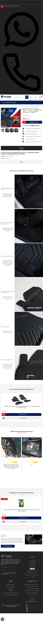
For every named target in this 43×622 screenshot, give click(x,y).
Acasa (2, 110)
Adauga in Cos (23, 418)
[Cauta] (26, 101)
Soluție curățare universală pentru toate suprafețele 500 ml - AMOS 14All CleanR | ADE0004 (21, 514)
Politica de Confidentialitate (32, 579)
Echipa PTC (10, 595)
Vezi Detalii (23, 422)
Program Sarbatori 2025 (32, 591)
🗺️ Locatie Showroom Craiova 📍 (32, 589)
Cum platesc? (32, 571)
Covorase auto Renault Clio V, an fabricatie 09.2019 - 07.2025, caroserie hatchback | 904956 (21, 411)
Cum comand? (32, 569)
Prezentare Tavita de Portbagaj (32, 595)
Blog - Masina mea (11, 591)
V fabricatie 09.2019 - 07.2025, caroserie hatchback (30, 110)
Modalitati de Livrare (32, 575)
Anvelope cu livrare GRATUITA (10, 599)
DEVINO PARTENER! (11, 589)
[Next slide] (19, 122)
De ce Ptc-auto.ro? (32, 599)
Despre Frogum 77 (7, 550)
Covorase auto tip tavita (8, 110)
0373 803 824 (9, 571)
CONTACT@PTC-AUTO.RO (11, 574)
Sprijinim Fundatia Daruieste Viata (10, 597)
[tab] (3, 135)
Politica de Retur (32, 564)
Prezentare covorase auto (32, 597)
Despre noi (10, 593)
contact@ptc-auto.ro (10, 11)
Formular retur (32, 567)
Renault (16, 110)
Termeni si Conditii (32, 577)
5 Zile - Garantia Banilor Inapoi (32, 593)
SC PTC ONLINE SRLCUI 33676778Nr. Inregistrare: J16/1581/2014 (32, 605)
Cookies (32, 581)
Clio (19, 110)
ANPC (32, 601)
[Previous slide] (2, 122)
